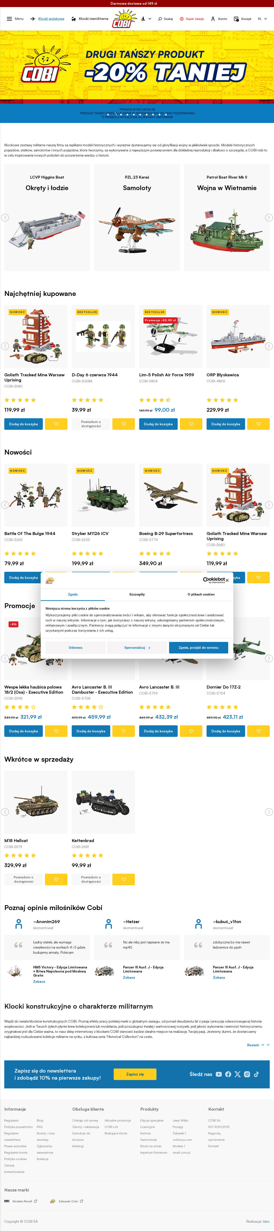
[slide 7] (153, 114)
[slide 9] (166, 114)
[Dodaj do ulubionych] (56, 424)
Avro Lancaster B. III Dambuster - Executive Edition (102, 689)
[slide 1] (114, 114)
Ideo (266, 1221)
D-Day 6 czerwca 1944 (95, 374)
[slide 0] (108, 114)
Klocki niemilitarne (93, 18)
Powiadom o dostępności (91, 424)
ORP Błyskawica (223, 374)
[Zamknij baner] (227, 580)
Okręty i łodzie (47, 187)
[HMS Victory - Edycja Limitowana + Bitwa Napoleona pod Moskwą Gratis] (16, 971)
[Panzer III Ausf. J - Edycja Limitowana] (106, 971)
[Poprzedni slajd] (5, 218)
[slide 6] (146, 114)
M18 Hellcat (16, 840)
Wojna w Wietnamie (227, 187)
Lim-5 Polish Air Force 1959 (166, 374)
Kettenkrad (83, 840)
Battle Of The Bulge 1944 (29, 533)
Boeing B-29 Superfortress (166, 533)
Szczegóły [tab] (137, 594)
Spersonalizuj (134, 647)
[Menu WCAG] (146, 19)
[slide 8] (159, 114)
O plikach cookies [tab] (201, 594)
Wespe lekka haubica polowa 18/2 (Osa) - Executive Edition (33, 689)
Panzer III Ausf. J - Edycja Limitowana (143, 969)
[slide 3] (127, 114)
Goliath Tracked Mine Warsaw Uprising (34, 377)
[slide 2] (121, 114)
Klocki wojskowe (51, 18)
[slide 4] (134, 114)
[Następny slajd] (269, 218)
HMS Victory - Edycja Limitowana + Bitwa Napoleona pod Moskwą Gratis (60, 971)
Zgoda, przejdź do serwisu (198, 647)
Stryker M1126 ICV (90, 533)
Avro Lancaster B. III (159, 687)
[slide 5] (140, 114)
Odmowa (75, 647)
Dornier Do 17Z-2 (224, 687)
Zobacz (39, 982)
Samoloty (137, 187)
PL (260, 18)
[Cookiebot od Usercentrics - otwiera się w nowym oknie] (206, 580)
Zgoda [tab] (73, 594)
